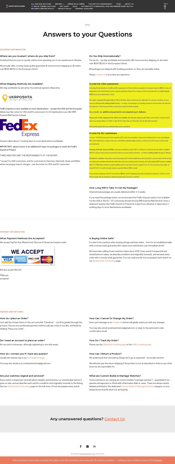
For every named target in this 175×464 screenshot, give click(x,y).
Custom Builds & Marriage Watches (137, 386)
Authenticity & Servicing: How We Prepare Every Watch (107, 6)
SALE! (75, 6)
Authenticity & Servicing (104, 260)
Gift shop (64, 6)
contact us (101, 74)
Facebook (117, 322)
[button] (166, 4)
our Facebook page (35, 357)
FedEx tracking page (141, 344)
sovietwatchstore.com (87, 454)
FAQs (118, 4)
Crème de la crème (76, 4)
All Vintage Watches (41, 4)
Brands (58, 4)
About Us (129, 4)
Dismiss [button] (158, 460)
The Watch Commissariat (100, 4)
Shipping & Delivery (84, 9)
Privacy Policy (64, 9)
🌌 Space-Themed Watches (43, 6)
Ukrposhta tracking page (114, 344)
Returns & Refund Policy (42, 9)
